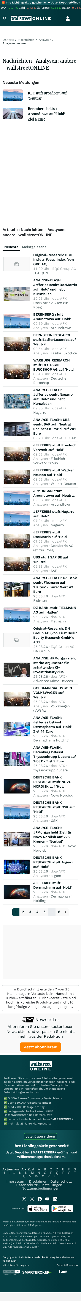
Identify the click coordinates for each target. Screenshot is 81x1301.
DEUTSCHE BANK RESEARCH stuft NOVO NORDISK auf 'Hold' (52, 781)
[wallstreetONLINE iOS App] (38, 1211)
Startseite (8, 39)
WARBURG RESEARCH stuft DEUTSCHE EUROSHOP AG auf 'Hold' (53, 364)
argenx (56, 876)
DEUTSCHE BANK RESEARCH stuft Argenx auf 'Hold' (53, 862)
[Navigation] (5, 19)
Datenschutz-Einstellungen (39, 1185)
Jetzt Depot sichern (40, 1136)
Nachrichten (26, 39)
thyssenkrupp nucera (50, 770)
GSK (54, 821)
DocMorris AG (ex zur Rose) (53, 548)
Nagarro (39, 412)
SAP (72, 438)
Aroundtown (61, 328)
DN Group (41, 651)
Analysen (45, 39)
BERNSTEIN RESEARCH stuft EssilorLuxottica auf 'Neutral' (54, 339)
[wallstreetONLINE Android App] (62, 1211)
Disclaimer (38, 1181)
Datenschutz (61, 1181)
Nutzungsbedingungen (40, 1188)
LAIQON (41, 273)
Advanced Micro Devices (53, 681)
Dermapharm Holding (50, 740)
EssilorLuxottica (64, 353)
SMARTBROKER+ (62, 1119)
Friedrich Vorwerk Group (49, 461)
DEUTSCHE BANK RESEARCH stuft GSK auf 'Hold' (54, 807)
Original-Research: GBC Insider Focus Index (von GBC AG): (53, 259)
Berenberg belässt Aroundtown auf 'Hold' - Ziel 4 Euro (47, 114)
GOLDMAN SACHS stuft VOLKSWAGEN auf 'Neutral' (52, 692)
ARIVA (31, 1225)
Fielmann (40, 600)
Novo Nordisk (62, 795)
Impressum (15, 1181)
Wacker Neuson (63, 484)
